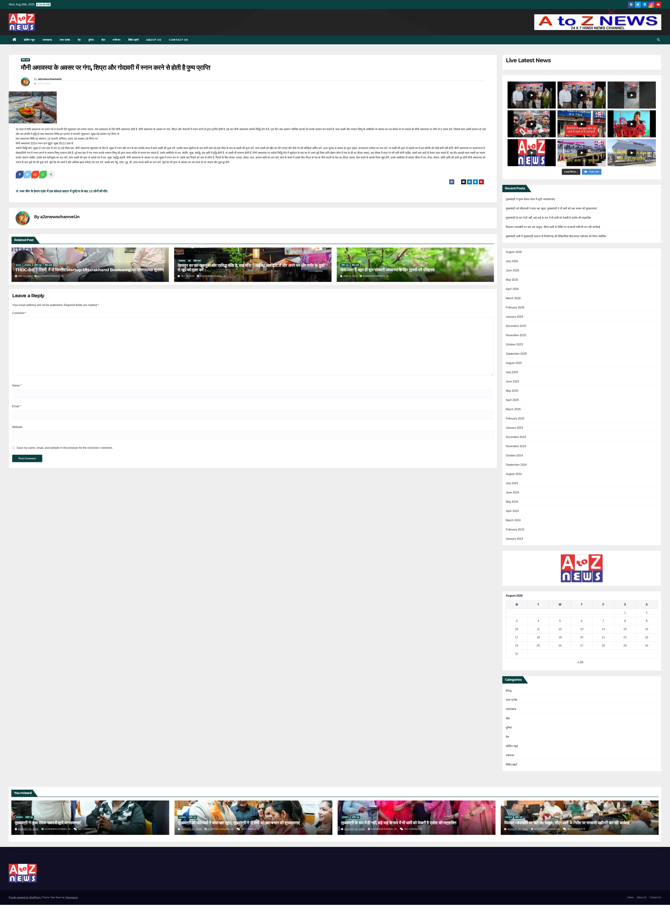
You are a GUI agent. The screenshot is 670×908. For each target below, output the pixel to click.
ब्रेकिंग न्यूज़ (29, 39)
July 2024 (512, 483)
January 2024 (514, 538)
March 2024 (513, 520)
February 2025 (515, 418)
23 (646, 637)
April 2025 (512, 399)
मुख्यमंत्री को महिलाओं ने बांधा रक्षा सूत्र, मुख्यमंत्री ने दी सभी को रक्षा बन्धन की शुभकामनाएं (551, 208)
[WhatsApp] (43, 174)
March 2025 (513, 409)
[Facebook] (20, 174)
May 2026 (512, 279)
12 (560, 629)
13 (581, 629)
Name (16, 385)
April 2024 (512, 511)
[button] (658, 39)
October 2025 (514, 344)
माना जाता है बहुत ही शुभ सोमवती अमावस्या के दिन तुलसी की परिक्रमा (387, 269)
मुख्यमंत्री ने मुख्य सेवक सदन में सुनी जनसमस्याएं (530, 199)
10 (516, 629)
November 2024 (516, 446)
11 (538, 629)
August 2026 (514, 251)
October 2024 (514, 455)
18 (538, 637)
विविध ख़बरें (133, 39)
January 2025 (514, 427)
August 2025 (514, 362)
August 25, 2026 (28, 829)
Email (16, 406)
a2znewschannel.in (50, 79)
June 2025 (512, 381)
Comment (19, 313)
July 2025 (512, 372)
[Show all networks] (51, 174)
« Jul (580, 661)
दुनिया (91, 39)
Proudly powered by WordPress (25, 897)
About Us (153, 39)
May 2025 (512, 390)
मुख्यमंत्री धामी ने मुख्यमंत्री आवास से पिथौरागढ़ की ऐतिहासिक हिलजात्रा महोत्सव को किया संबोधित (556, 236)
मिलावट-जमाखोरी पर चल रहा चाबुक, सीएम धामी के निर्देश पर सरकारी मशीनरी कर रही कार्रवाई (553, 227)
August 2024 (514, 474)
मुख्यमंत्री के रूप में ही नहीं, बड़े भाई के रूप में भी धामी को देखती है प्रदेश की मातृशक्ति (548, 217)
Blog (18, 265)
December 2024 (516, 436)
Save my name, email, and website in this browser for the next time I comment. (65, 447)
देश (79, 39)
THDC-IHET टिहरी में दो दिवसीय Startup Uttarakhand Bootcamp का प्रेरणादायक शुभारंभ (89, 269)
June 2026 (512, 270)
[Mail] (35, 174)
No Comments (87, 829)
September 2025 (516, 353)
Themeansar (71, 897)
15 (625, 629)
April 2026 (512, 288)
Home (631, 897)
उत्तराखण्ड (47, 39)
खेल (103, 39)
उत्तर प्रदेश (65, 39)
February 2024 (515, 529)
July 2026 (512, 261)
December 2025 (516, 325)
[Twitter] (27, 174)
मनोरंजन (117, 39)
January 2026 (514, 316)
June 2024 (512, 492)
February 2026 (515, 307)
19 (560, 637)
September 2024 (516, 464)
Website (17, 427)
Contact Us (178, 39)
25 (538, 645)
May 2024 (512, 501)
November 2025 (516, 335)
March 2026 (513, 298)
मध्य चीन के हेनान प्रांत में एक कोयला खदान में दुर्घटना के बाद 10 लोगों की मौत (63, 191)
